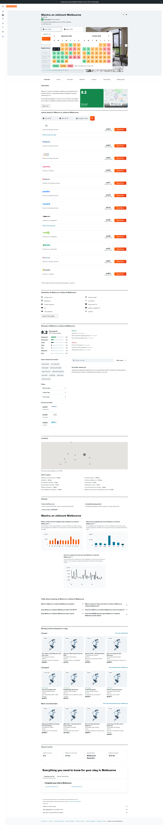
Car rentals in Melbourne (51, 786)
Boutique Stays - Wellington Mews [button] (94, 653)
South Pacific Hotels (59, 821)
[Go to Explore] (3, 23)
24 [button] (70, 57)
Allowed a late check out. (81, 350)
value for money (46, 379)
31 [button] (108, 61)
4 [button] (74, 45)
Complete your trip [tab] (49, 776)
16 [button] (66, 53)
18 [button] (74, 53)
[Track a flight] (3, 27)
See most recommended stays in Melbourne (115, 703)
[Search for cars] (3, 18)
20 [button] (54, 57)
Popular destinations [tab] (63, 776)
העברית (96, 2)
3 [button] (70, 45)
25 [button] (74, 57)
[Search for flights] (3, 11)
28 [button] (58, 61)
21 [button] (58, 57)
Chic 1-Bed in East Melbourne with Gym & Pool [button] (51, 654)
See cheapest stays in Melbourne (118, 667)
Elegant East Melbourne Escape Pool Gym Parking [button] (51, 724)
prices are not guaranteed (75, 801)
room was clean (55, 364)
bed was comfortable (55, 368)
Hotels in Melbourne (76, 786)
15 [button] (62, 53)
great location (45, 364)
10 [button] (70, 49)
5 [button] (78, 45)
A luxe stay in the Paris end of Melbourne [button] (115, 724)
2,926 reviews (55, 19)
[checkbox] (49, 408)
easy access (60, 375)
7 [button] (58, 49)
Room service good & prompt (82, 338)
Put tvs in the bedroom (81, 345)
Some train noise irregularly (82, 347)
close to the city (46, 371)
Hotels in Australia (70, 821)
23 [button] (66, 57)
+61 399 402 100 (46, 24)
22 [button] (62, 57)
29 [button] (62, 61)
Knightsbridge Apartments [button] (71, 689)
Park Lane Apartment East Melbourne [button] (114, 654)
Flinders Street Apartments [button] (114, 689)
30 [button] (66, 61)
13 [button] (54, 53)
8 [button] (62, 49)
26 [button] (78, 57)
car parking (52, 375)
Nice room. (78, 333)
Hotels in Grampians (90, 821)
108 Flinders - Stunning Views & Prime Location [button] (72, 724)
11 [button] (74, 49)
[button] (161, 2)
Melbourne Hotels (101, 821)
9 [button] (66, 49)
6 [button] (54, 49)
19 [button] (78, 53)
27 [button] (54, 61)
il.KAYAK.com (44, 821)
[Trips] (3, 31)
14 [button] (58, 53)
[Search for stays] (3, 15)
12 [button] (78, 49)
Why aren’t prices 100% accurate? (53, 812)
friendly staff (45, 368)
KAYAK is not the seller (49, 806)
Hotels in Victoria (80, 821)
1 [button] (62, 45)
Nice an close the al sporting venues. (84, 335)
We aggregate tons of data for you (53, 809)
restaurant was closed (58, 371)
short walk (44, 375)
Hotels (50, 821)
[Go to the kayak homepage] (11, 6)
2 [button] (66, 45)
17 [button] (70, 53)
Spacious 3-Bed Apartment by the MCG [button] (73, 654)
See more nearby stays (121, 633)
